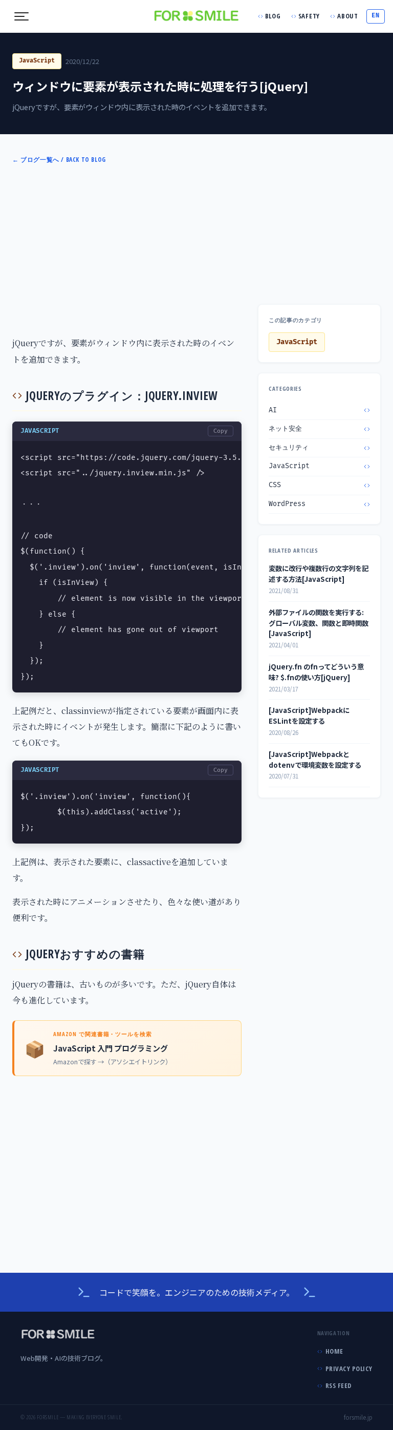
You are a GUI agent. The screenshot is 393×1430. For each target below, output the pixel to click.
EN (375, 15)
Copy (220, 431)
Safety (309, 15)
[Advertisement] (196, 249)
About (347, 15)
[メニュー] (21, 16)
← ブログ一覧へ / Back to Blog (59, 159)
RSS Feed (338, 1385)
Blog (273, 15)
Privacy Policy (349, 1368)
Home (334, 1351)
